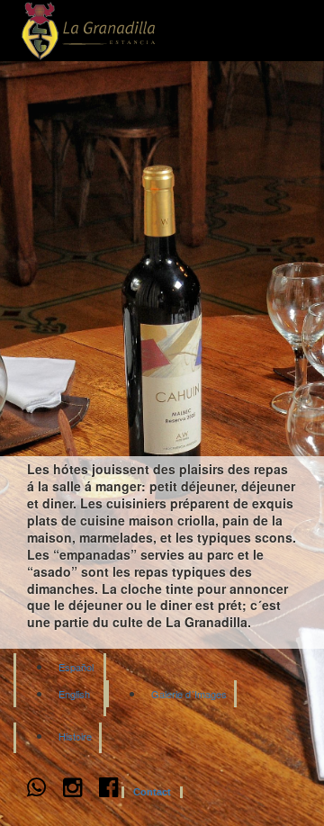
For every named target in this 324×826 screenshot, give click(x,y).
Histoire (75, 736)
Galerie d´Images (189, 694)
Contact (152, 792)
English (74, 694)
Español (76, 667)
